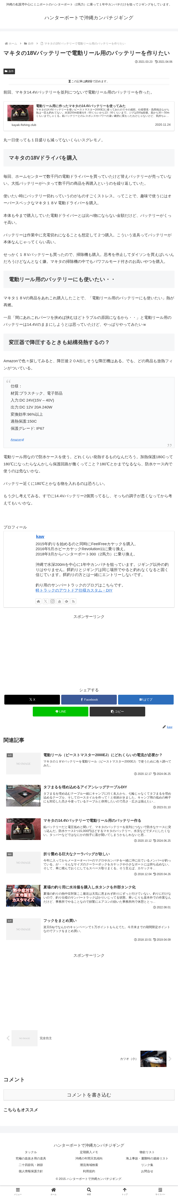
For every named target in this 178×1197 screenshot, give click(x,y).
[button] (117, 711)
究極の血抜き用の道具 (31, 1158)
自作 (11, 71)
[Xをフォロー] (45, 601)
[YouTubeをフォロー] (59, 601)
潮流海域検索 (89, 1165)
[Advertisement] (89, 650)
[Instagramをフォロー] (52, 601)
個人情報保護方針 (31, 1171)
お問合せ (147, 1171)
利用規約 (89, 1171)
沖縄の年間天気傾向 (89, 1158)
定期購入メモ (89, 1152)
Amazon (16, 439)
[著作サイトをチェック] (38, 601)
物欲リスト (147, 1152)
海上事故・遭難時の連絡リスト (147, 1158)
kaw (40, 536)
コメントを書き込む (89, 1095)
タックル (31, 1152)
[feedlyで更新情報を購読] (66, 601)
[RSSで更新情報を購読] (73, 601)
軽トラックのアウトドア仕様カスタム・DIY (74, 590)
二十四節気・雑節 (31, 1165)
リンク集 (147, 1165)
